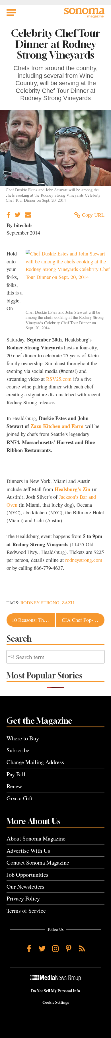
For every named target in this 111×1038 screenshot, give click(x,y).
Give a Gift (20, 798)
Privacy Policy (23, 898)
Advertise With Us (28, 850)
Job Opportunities (27, 874)
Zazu (68, 602)
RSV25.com (58, 378)
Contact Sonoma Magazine (38, 862)
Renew (14, 786)
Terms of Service (26, 910)
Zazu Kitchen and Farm (56, 426)
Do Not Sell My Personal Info (55, 991)
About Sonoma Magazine (36, 838)
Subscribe (18, 750)
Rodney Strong (39, 602)
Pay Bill (16, 774)
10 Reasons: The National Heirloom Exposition (33, 619)
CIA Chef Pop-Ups (81, 619)
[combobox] (55, 656)
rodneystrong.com (83, 559)
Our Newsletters (25, 886)
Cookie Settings (55, 1002)
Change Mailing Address (35, 762)
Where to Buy (23, 738)
